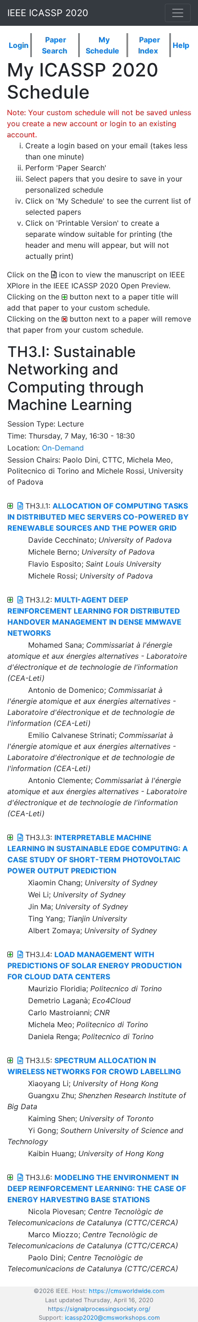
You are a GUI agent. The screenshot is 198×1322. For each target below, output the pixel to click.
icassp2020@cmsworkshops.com (112, 1317)
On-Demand (63, 447)
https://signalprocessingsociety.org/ (99, 1308)
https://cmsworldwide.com (126, 1290)
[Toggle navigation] (178, 13)
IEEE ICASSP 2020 (47, 12)
